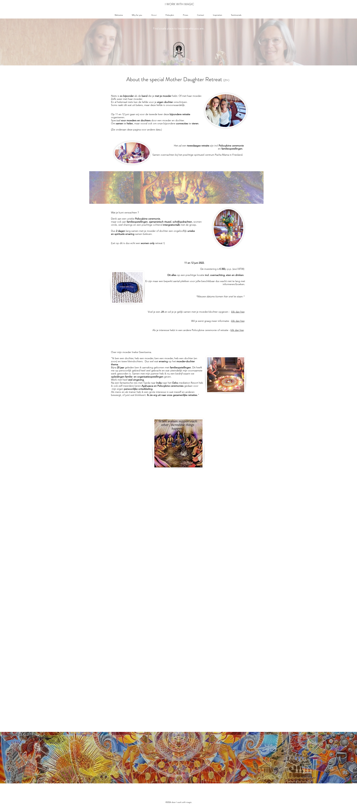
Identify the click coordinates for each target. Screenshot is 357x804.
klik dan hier (237, 311)
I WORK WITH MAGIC (179, 4)
